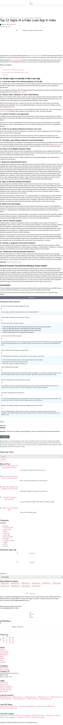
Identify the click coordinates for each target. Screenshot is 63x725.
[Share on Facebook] (1, 26)
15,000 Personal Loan (25, 583)
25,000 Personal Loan (46, 583)
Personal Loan (7, 540)
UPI (4, 544)
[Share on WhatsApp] (9, 26)
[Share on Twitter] (6, 26)
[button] (31, 5)
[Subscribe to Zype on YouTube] (4, 640)
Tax (4, 542)
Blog (4, 526)
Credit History (7, 527)
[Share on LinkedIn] (4, 26)
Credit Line (6, 529)
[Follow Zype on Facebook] (7, 640)
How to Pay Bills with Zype (14, 262)
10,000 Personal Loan (15, 583)
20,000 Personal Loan (36, 583)
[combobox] (31, 456)
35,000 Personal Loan (5, 586)
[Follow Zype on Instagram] (10, 640)
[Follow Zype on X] (0, 640)
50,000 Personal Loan (36, 586)
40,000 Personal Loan (15, 586)
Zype (4, 546)
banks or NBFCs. (22, 92)
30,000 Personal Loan (57, 583)
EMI (4, 531)
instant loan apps (16, 60)
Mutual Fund (6, 537)
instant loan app (4, 111)
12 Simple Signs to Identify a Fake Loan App (13, 69)
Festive (5, 533)
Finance (5, 535)
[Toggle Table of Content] (1, 68)
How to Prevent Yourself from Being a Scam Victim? (15, 72)
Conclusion (5, 74)
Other (4, 538)
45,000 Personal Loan (26, 586)
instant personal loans (34, 55)
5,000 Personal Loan (5, 583)
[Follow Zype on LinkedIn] (13, 640)
